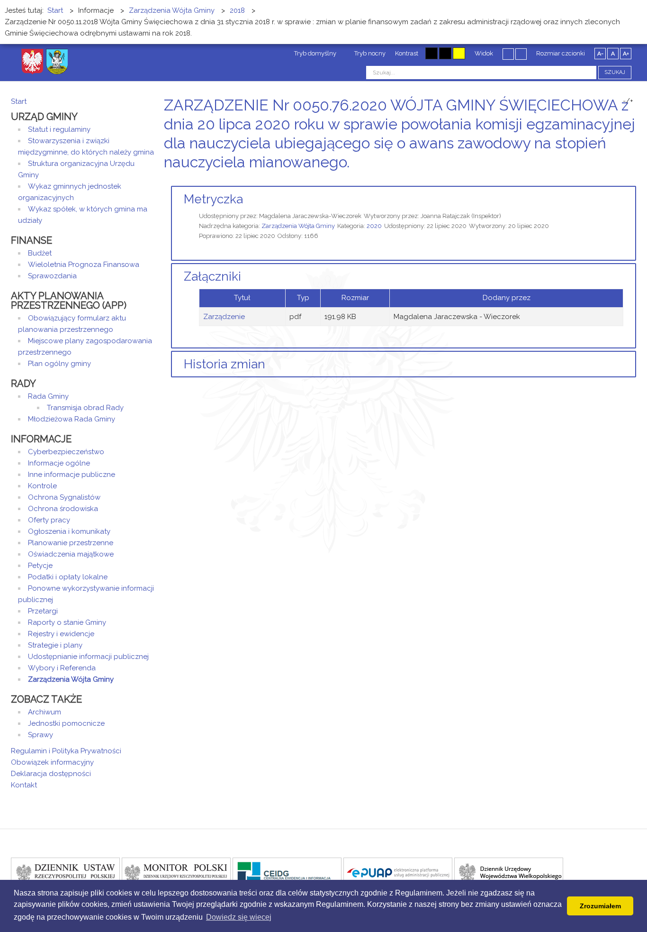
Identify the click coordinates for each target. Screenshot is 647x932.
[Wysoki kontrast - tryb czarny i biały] (431, 53)
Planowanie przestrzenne (70, 543)
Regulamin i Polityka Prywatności (66, 751)
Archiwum (44, 712)
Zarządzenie (224, 316)
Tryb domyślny (314, 53)
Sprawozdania (52, 276)
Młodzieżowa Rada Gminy (71, 419)
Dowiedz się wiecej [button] (238, 917)
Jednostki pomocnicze (66, 723)
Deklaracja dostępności (51, 773)
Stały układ (508, 53)
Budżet (40, 253)
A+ (626, 53)
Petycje (40, 565)
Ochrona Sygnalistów (64, 497)
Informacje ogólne (59, 463)
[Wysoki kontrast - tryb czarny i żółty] (445, 53)
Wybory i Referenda (62, 668)
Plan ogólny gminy (59, 363)
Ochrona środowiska (63, 508)
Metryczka (213, 199)
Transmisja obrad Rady (85, 407)
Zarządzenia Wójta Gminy (298, 225)
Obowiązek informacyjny (52, 762)
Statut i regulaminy (59, 129)
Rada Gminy (48, 396)
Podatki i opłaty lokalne (68, 577)
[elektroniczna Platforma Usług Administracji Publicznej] (397, 872)
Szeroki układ (521, 53)
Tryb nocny (369, 53)
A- (600, 53)
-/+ (628, 101)
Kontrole (42, 486)
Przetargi (43, 611)
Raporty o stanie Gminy (67, 622)
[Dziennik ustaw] (65, 872)
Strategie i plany (55, 645)
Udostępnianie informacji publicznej (88, 656)
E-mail (633, 179)
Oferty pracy (49, 520)
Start (19, 101)
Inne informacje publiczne (71, 474)
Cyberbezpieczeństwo (66, 452)
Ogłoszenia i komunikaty (69, 531)
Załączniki (212, 276)
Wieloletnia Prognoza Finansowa (83, 264)
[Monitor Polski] (176, 872)
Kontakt (24, 785)
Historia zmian (224, 364)
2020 (374, 225)
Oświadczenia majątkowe (71, 554)
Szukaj (614, 72)
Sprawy (40, 735)
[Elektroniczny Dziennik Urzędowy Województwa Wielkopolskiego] (508, 872)
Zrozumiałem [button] (600, 906)
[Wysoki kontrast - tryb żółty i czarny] (459, 53)
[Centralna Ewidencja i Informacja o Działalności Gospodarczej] (287, 872)
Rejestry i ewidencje (61, 634)
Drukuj (622, 179)
